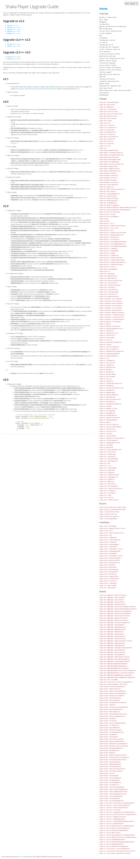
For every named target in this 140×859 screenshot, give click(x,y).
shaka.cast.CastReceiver (108, 127)
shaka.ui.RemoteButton (107, 397)
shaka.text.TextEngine (107, 287)
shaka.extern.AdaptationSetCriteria (112, 528)
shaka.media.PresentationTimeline (111, 164)
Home (103, 9)
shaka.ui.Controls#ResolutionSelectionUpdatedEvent (118, 837)
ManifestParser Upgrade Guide (110, 86)
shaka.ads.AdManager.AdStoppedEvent (112, 654)
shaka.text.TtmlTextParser (108, 289)
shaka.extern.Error (106, 530)
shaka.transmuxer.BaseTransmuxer (111, 303)
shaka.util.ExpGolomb (107, 470)
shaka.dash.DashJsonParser (108, 136)
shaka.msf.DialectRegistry (108, 184)
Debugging (102, 22)
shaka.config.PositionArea (108, 516)
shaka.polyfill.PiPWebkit (108, 248)
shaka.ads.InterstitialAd (108, 111)
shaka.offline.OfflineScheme (109, 212)
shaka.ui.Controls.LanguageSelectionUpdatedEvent (117, 812)
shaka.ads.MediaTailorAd (108, 116)
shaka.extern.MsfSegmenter (108, 572)
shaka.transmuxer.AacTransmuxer (110, 299)
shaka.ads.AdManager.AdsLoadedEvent (112, 650)
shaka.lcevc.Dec (105, 146)
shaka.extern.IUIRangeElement (110, 551)
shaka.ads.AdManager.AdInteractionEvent (113, 620)
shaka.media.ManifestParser (109, 157)
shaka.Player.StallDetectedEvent (111, 771)
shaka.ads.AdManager (106, 107)
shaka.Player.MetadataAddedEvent (111, 748)
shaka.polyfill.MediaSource (109, 237)
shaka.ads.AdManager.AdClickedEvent (112, 597)
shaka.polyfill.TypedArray (108, 255)
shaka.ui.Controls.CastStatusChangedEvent (114, 805)
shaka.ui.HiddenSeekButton (108, 356)
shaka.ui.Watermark (106, 447)
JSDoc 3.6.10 (20, 856)
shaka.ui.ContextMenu (107, 337)
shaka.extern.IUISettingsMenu (110, 558)
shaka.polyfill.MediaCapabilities (111, 235)
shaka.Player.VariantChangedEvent (111, 801)
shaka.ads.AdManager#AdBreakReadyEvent (113, 666)
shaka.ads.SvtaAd (105, 120)
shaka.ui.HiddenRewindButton (109, 353)
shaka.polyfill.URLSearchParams (110, 257)
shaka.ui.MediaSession (107, 367)
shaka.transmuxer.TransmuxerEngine (111, 315)
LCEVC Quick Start (105, 88)
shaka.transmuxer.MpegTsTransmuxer (111, 312)
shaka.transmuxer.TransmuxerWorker (111, 319)
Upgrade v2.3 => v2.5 (13, 44)
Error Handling (104, 51)
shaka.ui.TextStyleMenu (107, 436)
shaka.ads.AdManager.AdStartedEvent (112, 652)
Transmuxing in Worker (107, 40)
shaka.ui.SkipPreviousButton (109, 417)
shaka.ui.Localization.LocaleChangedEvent (114, 848)
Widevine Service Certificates (110, 70)
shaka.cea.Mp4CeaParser (107, 132)
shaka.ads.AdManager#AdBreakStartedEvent (114, 668)
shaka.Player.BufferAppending (110, 698)
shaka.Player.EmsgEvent (107, 718)
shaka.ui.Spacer (105, 422)
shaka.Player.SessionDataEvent (110, 766)
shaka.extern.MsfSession (108, 574)
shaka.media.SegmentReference (110, 171)
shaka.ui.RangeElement (107, 392)
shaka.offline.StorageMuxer (109, 216)
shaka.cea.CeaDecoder (107, 130)
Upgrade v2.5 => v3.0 (13, 59)
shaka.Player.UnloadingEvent (109, 798)
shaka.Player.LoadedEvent (108, 734)
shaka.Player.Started (107, 773)
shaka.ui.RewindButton (107, 401)
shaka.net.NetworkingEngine (109, 205)
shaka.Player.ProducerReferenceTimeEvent (114, 757)
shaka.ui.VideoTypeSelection (109, 442)
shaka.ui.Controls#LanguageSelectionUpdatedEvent (117, 835)
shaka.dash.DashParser (107, 139)
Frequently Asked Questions (109, 81)
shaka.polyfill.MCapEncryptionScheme (112, 232)
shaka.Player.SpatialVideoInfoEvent (112, 769)
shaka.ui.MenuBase (105, 369)
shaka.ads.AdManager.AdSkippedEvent (112, 645)
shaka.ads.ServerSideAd (107, 118)
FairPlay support (105, 72)
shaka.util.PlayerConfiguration (110, 488)
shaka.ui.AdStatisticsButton (109, 326)
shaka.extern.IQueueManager (109, 544)
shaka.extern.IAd (105, 535)
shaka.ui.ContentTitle (107, 335)
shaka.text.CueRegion (107, 273)
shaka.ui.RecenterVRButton (108, 395)
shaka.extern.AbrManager (108, 526)
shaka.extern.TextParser (108, 581)
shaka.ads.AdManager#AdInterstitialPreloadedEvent (117, 670)
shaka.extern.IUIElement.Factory (111, 549)
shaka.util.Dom (104, 463)
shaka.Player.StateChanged (108, 775)
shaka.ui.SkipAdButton (107, 413)
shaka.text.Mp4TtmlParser (108, 276)
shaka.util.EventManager (108, 468)
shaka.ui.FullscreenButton (108, 349)
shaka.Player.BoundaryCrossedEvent (111, 695)
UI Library (103, 42)
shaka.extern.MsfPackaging (108, 569)
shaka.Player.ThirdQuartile (109, 785)
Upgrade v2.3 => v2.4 (13, 33)
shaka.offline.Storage (107, 214)
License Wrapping (105, 33)
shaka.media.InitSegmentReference (111, 155)
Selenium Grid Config (107, 79)
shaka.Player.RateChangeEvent (110, 762)
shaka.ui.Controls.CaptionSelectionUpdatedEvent (116, 803)
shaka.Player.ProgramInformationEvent (113, 759)
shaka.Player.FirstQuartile (109, 725)
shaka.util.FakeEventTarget (109, 474)
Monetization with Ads (107, 56)
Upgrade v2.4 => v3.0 (13, 57)
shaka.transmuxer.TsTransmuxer (110, 321)
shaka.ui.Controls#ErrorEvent (110, 832)
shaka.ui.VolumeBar (106, 445)
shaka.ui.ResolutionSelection (110, 399)
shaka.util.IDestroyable (108, 585)
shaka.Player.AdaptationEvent (110, 689)
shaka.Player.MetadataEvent (109, 750)
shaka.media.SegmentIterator (109, 168)
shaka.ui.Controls (105, 340)
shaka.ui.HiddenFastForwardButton (111, 351)
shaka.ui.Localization (107, 363)
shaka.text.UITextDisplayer (109, 292)
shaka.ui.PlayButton (106, 385)
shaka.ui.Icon (104, 358)
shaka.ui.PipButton (106, 381)
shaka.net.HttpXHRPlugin (108, 203)
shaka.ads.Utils (105, 123)
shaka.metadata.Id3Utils (108, 173)
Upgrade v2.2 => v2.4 (13, 31)
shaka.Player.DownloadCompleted (110, 709)
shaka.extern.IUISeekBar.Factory (111, 556)
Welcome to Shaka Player (108, 17)
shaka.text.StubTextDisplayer (110, 285)
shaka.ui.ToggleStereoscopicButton (111, 438)
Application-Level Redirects (109, 74)
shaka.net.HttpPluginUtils (108, 200)
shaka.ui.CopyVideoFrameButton (110, 342)
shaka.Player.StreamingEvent (109, 780)
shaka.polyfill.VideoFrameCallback (111, 260)
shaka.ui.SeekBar (105, 406)
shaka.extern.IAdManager (108, 537)
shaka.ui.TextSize (105, 433)
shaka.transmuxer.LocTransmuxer (110, 308)
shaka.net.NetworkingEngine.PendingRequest (115, 210)
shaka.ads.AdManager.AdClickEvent (111, 600)
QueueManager (103, 95)
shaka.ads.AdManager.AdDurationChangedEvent (115, 613)
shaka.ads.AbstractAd (107, 104)
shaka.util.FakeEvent (107, 472)
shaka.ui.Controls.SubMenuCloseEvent (112, 817)
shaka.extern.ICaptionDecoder (110, 540)
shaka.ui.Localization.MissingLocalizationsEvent (117, 851)
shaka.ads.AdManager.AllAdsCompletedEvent (114, 661)
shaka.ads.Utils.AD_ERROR (108, 679)
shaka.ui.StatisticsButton (108, 424)
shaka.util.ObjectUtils (107, 484)
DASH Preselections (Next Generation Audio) (115, 90)
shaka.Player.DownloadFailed (109, 711)
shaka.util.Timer (105, 495)
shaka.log (102, 148)
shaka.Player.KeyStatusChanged (110, 730)
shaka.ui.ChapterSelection (108, 333)
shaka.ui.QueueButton (107, 390)
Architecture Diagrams (107, 63)
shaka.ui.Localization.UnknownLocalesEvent (115, 853)
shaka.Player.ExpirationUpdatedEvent (112, 723)
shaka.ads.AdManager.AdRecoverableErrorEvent (115, 641)
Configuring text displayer (109, 47)
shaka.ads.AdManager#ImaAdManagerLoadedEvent (115, 675)
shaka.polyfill (104, 221)
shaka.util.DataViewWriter (108, 461)
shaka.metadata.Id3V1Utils (108, 175)
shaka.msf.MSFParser (106, 187)
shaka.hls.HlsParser (106, 143)
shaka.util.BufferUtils (107, 452)
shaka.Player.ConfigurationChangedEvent (113, 707)
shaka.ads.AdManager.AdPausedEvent (111, 634)
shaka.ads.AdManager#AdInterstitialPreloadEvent (116, 673)
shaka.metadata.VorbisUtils (109, 182)
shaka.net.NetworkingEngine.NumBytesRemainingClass (118, 207)
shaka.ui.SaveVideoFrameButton (110, 404)
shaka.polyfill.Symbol (107, 253)
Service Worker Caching (107, 65)
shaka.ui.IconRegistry (107, 360)
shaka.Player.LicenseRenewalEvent (111, 732)
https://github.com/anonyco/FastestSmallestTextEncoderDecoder (36, 89)
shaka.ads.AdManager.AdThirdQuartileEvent (114, 657)
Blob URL (102, 76)
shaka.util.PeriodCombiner (108, 486)
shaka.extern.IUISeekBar (108, 553)
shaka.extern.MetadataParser (109, 562)
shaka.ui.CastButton (106, 331)
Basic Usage (103, 19)
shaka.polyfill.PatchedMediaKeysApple (113, 241)
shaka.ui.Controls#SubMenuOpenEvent (112, 839)
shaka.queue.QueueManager (108, 269)
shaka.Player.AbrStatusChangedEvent (112, 686)
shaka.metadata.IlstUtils (108, 178)
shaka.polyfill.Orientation (109, 239)
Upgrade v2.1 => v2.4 (13, 29)
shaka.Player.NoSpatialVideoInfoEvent (113, 755)
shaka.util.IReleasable (107, 588)
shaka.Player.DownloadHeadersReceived (113, 714)
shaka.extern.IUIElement (108, 546)
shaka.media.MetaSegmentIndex (110, 159)
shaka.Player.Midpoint (107, 753)
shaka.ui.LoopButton (106, 365)
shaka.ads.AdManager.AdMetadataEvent (112, 627)
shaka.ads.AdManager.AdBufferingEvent (113, 595)
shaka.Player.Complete (107, 705)
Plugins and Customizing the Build (111, 58)
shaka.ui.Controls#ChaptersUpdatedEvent (113, 830)
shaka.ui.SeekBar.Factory (108, 408)
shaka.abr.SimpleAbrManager (109, 102)
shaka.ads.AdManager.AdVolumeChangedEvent (114, 659)
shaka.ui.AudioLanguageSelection (111, 328)
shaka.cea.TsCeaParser (107, 134)
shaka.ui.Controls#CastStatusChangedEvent (114, 828)
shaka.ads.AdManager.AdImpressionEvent (113, 618)
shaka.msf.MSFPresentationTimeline (111, 189)
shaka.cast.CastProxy (107, 125)
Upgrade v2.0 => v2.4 (13, 27)
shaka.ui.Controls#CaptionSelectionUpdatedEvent (116, 826)
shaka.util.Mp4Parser (107, 481)
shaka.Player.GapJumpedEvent (109, 727)
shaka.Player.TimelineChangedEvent (111, 787)
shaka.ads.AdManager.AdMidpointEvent (112, 629)
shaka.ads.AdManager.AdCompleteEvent (112, 604)
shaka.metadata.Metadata (108, 180)
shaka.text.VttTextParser (108, 294)
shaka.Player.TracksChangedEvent (111, 796)
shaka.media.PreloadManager (109, 162)
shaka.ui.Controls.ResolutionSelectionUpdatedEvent (118, 814)
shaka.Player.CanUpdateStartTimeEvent (113, 702)
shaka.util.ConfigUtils (107, 456)
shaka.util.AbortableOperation (110, 449)
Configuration (104, 24)
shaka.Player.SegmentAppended (110, 764)
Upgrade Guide (104, 83)
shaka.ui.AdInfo (105, 324)
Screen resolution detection (109, 49)
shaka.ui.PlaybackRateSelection (110, 383)
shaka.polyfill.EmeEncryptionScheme (112, 226)
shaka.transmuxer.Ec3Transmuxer (110, 305)
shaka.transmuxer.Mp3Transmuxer (110, 310)
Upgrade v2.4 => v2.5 (13, 46)
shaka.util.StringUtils (107, 493)
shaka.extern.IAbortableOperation (111, 533)
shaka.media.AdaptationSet (108, 150)
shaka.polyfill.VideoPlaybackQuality (112, 262)
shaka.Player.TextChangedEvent (110, 782)
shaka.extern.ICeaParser (108, 542)
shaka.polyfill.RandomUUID (108, 251)
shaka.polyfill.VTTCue (107, 267)
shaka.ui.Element (105, 344)
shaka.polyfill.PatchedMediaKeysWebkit (113, 246)
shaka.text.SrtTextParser (108, 283)
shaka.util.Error (105, 465)
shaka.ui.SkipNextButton (108, 415)
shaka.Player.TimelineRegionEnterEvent (113, 791)
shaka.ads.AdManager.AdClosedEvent (111, 602)
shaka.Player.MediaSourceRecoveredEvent (113, 746)
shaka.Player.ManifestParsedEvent (111, 739)
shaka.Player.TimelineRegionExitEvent (113, 794)
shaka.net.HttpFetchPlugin (108, 198)
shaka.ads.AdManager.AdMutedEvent (111, 631)
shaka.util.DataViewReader (108, 458)
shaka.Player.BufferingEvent (109, 700)
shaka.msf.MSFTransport (107, 191)
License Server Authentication (110, 31)
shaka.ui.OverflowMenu (107, 376)
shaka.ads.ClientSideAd (107, 109)
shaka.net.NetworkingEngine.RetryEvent (113, 684)
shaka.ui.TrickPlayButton (108, 440)
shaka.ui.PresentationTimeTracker (111, 388)
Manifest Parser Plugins (108, 60)
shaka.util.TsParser (106, 497)
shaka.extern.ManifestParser (109, 560)
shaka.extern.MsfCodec (107, 565)
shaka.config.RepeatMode (108, 518)
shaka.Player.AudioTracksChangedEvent (113, 693)
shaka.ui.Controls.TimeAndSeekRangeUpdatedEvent (116, 821)
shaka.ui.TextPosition (107, 429)
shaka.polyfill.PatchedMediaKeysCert (112, 244)
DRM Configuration (105, 29)
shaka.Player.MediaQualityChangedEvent (113, 743)
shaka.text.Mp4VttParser (108, 278)
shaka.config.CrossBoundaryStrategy (112, 509)
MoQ (100, 35)
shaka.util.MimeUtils (107, 479)
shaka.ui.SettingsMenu (107, 411)
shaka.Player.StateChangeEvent (110, 778)
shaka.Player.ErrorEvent (108, 721)
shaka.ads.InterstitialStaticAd (110, 114)
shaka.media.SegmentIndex (108, 166)
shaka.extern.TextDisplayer (109, 578)
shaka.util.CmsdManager (107, 454)
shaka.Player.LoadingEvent (108, 737)
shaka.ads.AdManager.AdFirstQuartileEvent (114, 616)
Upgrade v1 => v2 (12, 25)
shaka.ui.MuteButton (106, 372)
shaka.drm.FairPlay (106, 141)
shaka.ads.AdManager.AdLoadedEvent (111, 625)
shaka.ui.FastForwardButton (109, 347)
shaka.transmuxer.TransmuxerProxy (111, 317)
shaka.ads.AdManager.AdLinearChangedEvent (114, 622)
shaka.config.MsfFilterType (109, 512)
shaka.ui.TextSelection (107, 431)
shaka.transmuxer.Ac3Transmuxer (110, 301)
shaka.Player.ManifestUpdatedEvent (111, 741)
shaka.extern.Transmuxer (108, 583)
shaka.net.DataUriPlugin (108, 196)
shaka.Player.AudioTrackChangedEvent (112, 691)
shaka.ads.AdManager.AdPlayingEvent (112, 636)
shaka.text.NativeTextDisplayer (110, 280)
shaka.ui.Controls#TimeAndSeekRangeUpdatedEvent (116, 842)
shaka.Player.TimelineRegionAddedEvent (113, 789)
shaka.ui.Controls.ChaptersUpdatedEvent (113, 807)
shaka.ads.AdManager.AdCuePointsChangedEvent (115, 611)
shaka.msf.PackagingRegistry (109, 194)
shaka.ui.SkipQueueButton (108, 420)
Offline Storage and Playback (110, 67)
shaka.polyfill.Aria (106, 223)
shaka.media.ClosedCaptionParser (111, 152)
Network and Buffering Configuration (112, 26)
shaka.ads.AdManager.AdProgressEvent (112, 638)
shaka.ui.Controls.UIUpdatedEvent (111, 823)
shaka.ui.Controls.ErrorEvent (110, 810)
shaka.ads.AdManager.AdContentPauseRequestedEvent (117, 606)
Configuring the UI (106, 44)
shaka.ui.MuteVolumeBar (107, 374)
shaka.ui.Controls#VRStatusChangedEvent (113, 846)
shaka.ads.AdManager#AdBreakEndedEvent (113, 663)
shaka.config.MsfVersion (108, 514)
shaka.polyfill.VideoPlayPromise (111, 264)
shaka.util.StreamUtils (107, 490)
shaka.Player (103, 219)
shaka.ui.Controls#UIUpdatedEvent (111, 844)
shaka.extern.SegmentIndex (108, 576)
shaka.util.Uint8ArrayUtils (109, 500)
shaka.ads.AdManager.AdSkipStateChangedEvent (115, 647)
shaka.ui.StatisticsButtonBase (110, 427)
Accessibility (104, 92)
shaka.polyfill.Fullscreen (108, 228)
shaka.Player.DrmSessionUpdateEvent (112, 716)
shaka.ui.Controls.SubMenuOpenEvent (112, 819)
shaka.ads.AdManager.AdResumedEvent (112, 643)
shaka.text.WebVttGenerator (109, 296)
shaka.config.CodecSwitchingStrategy (112, 507)
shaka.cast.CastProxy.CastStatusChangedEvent (115, 682)
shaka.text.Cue (104, 271)
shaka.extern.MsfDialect (108, 567)
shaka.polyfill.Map (106, 230)
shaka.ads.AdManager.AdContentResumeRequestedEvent (118, 609)
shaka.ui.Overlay (105, 379)
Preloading (103, 38)
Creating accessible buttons (109, 54)
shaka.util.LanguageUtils (108, 477)
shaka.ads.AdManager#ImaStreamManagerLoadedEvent (117, 677)
